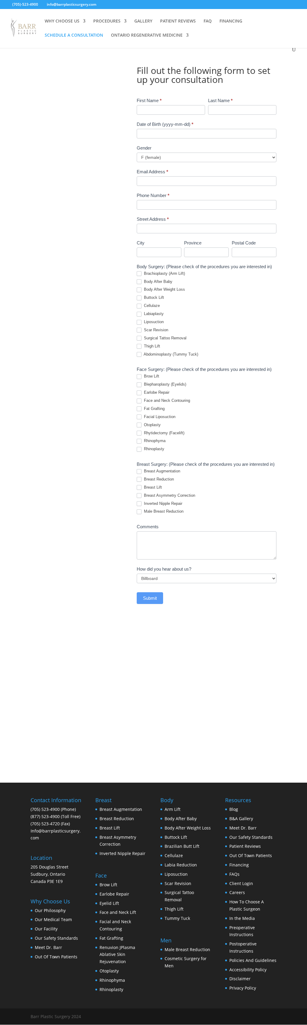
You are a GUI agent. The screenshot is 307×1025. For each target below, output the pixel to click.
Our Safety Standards (56, 938)
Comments (148, 526)
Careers (237, 892)
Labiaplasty (153, 313)
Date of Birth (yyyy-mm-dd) (165, 124)
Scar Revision (155, 330)
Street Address (153, 219)
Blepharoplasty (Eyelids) (164, 384)
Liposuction (153, 322)
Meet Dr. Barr (48, 947)
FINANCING (230, 21)
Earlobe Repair (156, 392)
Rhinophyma (154, 440)
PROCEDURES (107, 21)
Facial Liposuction (159, 416)
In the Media (242, 918)
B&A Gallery (241, 818)
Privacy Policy (242, 988)
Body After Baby (157, 281)
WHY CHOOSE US (62, 21)
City (141, 242)
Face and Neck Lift (118, 912)
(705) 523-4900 (45, 809)
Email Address (152, 171)
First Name (149, 100)
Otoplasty (152, 425)
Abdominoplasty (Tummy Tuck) (170, 354)
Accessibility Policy (248, 969)
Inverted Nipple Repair (162, 503)
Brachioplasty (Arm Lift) (164, 273)
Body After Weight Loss (164, 289)
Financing (239, 865)
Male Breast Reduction (163, 511)
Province (192, 242)
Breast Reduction (158, 479)
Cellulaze (151, 305)
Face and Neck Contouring (166, 400)
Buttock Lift (153, 297)
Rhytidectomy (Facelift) (163, 433)
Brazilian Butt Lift (182, 846)
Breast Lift (152, 487)
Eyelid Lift (109, 903)
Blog (233, 809)
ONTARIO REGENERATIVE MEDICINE (147, 35)
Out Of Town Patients (56, 957)
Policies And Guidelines (252, 960)
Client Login (241, 883)
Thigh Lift (151, 346)
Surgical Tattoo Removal (164, 338)
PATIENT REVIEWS (178, 21)
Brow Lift (151, 376)
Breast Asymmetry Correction (169, 495)
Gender (144, 147)
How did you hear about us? (164, 569)
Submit (150, 598)
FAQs (234, 874)
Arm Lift (172, 809)
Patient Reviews (245, 846)
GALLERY (143, 21)
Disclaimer (240, 978)
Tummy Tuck (177, 918)
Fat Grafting (154, 408)
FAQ (208, 21)
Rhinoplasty (153, 449)
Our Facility (46, 929)
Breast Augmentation (161, 471)
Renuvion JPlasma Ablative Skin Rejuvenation (117, 955)
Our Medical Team (53, 919)
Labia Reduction (181, 865)
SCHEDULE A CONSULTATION (74, 35)
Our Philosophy (50, 910)
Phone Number (153, 195)
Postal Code (244, 242)
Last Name (220, 100)
